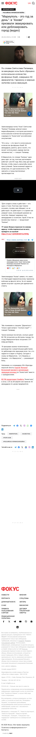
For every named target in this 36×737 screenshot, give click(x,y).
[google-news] (31, 621)
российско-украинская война (14, 441)
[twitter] (9, 621)
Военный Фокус (8, 9)
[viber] (26, 621)
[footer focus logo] (10, 589)
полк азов (7, 437)
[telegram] (14, 621)
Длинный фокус (8, 602)
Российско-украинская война (13, 12)
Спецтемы (24, 598)
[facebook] (3, 621)
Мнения (22, 595)
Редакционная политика (7, 617)
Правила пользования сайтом (7, 611)
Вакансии (23, 605)
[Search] (33, 3)
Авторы (22, 602)
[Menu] (2, 3)
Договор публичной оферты (24, 611)
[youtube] (20, 621)
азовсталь (26, 434)
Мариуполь (13, 434)
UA (29, 3)
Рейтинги (5, 598)
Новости (5, 595)
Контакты (5, 730)
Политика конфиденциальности (13, 727)
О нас (3, 605)
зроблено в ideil (7, 733)
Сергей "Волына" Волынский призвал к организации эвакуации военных (14, 370)
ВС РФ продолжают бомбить (12, 379)
